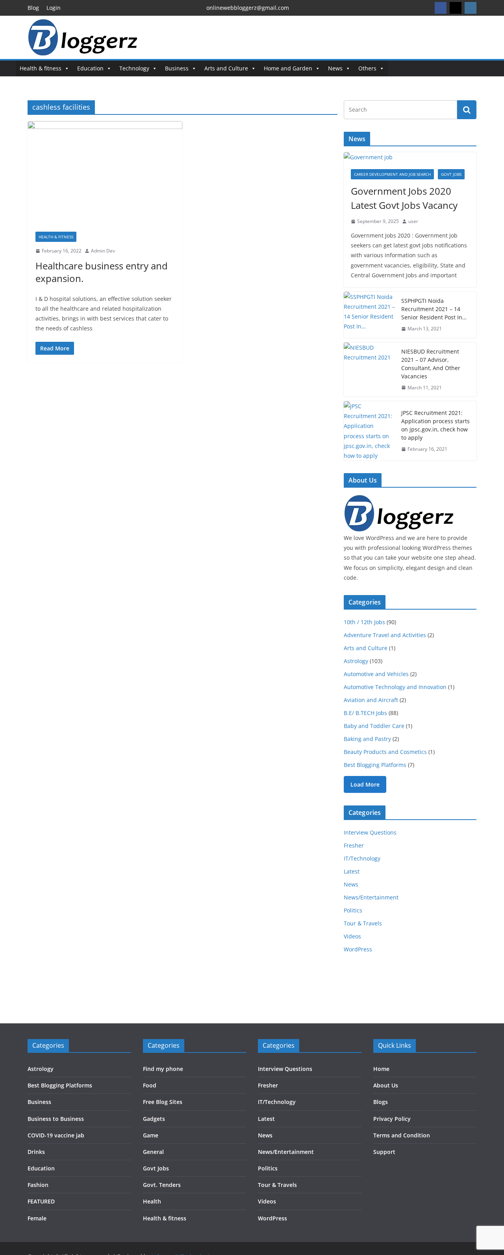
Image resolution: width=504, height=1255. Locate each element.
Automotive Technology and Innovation (395, 687)
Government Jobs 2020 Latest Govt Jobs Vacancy (404, 198)
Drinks (36, 1151)
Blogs (380, 1102)
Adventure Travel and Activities (385, 635)
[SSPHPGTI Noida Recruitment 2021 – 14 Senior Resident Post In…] (369, 315)
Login (53, 7)
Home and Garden (288, 68)
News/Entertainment (371, 897)
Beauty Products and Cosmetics (385, 752)
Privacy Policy (392, 1118)
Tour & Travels (363, 923)
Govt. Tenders (162, 1185)
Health (152, 1201)
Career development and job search (392, 174)
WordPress (358, 949)
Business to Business (56, 1118)
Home (381, 1069)
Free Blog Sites (162, 1102)
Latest (351, 871)
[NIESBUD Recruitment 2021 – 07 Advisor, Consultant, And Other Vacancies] (369, 370)
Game (150, 1135)
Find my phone (163, 1069)
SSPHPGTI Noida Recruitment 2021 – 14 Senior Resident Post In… (434, 309)
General (153, 1151)
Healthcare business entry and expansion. (101, 271)
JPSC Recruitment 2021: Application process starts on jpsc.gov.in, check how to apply (435, 425)
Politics (353, 910)
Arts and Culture (226, 68)
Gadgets (154, 1118)
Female (37, 1218)
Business (177, 68)
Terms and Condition (401, 1135)
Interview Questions (370, 832)
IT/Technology (362, 858)
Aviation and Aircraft (371, 700)
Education (90, 68)
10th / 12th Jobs (364, 622)
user (413, 221)
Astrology (356, 661)
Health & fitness (40, 68)
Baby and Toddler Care (374, 726)
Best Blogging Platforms (375, 764)
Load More (365, 784)
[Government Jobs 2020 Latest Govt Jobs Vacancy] (410, 157)
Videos (352, 936)
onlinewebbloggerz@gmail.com (247, 7)
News (335, 68)
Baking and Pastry (367, 739)
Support (384, 1151)
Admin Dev (103, 250)
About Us (385, 1085)
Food (149, 1085)
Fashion (38, 1185)
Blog (33, 7)
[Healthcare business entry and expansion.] (105, 172)
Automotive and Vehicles (376, 674)
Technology (134, 68)
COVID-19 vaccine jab (56, 1135)
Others (367, 68)
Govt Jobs (451, 174)
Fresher (354, 845)
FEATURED (41, 1201)
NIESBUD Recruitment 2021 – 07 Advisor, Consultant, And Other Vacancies (430, 364)
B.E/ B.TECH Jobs (365, 713)
